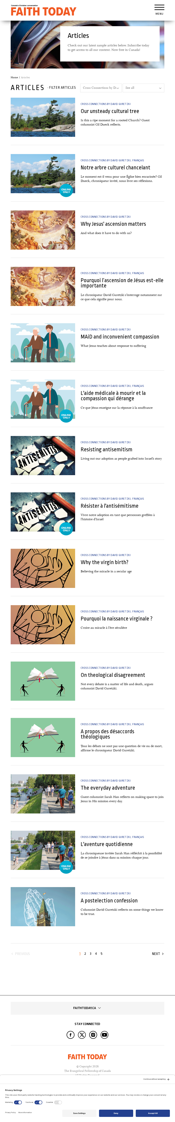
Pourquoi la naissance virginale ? (117, 618)
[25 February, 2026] (43, 399)
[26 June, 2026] (43, 117)
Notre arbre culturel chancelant (115, 167)
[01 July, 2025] (43, 793)
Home (14, 77)
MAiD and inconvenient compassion (120, 336)
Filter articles (62, 88)
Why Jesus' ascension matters (113, 224)
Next (156, 954)
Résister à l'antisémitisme (110, 506)
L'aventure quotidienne (107, 844)
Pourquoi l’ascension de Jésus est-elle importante (122, 283)
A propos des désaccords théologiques (107, 734)
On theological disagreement (113, 675)
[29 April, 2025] (43, 906)
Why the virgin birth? (104, 562)
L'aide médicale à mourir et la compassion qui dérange (113, 395)
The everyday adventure (108, 787)
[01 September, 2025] (43, 681)
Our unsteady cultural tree (110, 111)
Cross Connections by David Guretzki (106, 104)
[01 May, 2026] (43, 230)
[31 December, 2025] (43, 455)
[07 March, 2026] (43, 342)
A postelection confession (109, 900)
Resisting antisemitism (106, 449)
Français (138, 160)
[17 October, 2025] (43, 568)
